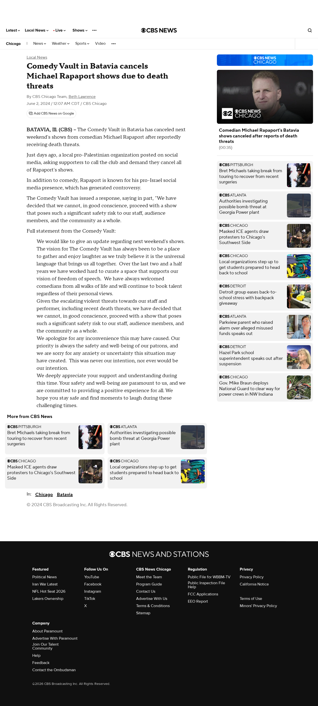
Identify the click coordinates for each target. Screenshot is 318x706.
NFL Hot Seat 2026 (48, 591)
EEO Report (198, 601)
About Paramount (47, 631)
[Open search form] (310, 30)
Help (36, 656)
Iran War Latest (45, 584)
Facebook (92, 584)
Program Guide (149, 584)
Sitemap (143, 613)
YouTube (91, 577)
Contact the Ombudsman (54, 670)
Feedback (40, 663)
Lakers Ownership (47, 599)
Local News (35, 30)
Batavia (65, 495)
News (38, 43)
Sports (81, 43)
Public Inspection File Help (206, 585)
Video (100, 43)
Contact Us (145, 591)
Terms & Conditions (153, 606)
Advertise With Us (151, 599)
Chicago (13, 43)
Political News (44, 577)
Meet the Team (149, 577)
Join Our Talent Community (45, 646)
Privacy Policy (252, 577)
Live (59, 30)
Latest (12, 30)
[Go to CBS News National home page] (159, 30)
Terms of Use (251, 599)
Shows (79, 30)
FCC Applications (203, 594)
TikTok (89, 599)
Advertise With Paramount (55, 638)
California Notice (254, 584)
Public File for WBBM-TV (209, 577)
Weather (59, 43)
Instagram (92, 591)
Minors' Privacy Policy (258, 606)
